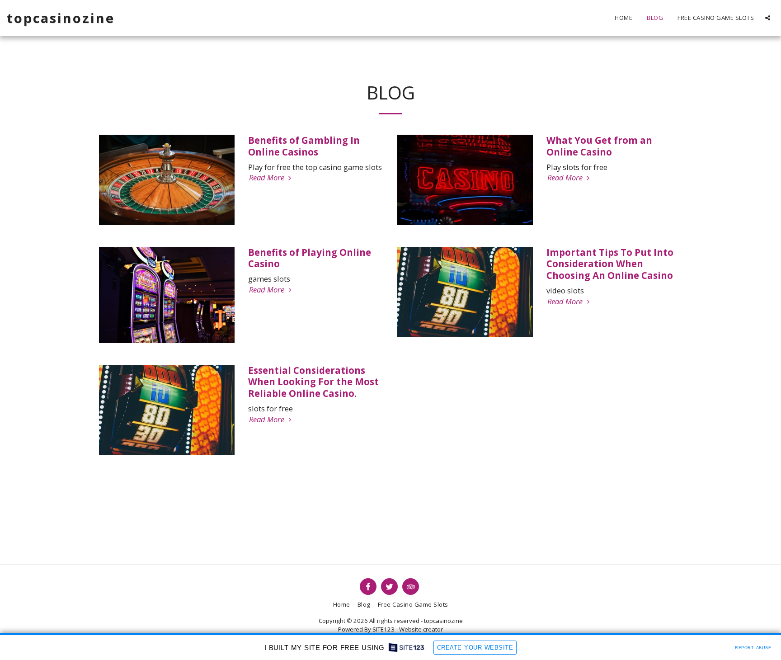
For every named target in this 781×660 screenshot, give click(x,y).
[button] (768, 18)
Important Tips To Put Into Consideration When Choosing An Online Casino (609, 264)
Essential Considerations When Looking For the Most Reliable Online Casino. (313, 382)
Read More (267, 178)
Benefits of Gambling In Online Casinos (304, 146)
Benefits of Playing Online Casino (309, 258)
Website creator (421, 629)
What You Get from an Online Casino (599, 146)
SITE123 (383, 629)
